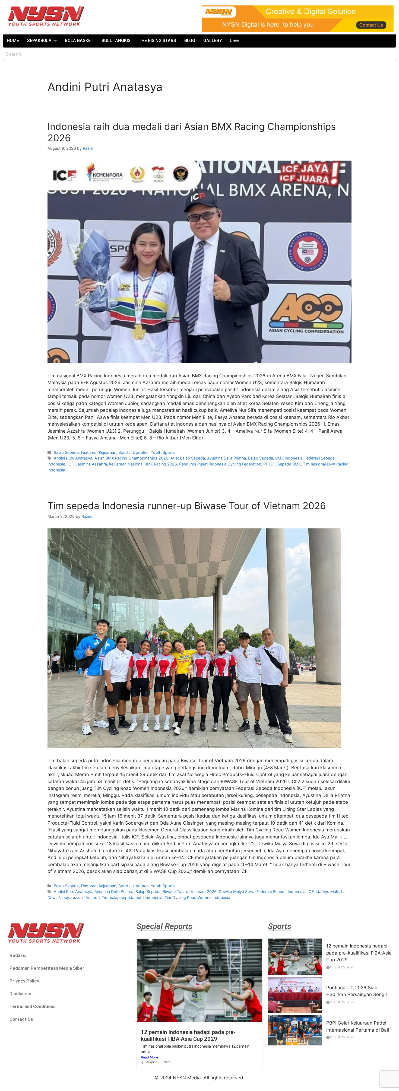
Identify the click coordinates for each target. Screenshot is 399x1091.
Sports (124, 452)
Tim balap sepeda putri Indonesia (132, 897)
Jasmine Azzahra (91, 464)
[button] (42, 40)
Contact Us (21, 1019)
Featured (89, 452)
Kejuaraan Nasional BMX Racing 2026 (143, 464)
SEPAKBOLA (39, 40)
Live (234, 40)
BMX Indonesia (288, 458)
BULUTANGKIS (116, 40)
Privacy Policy (24, 981)
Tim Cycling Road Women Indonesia (197, 897)
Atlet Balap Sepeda (187, 458)
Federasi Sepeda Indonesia (280, 891)
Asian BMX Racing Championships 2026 (131, 458)
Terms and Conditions (33, 1006)
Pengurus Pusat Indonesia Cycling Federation (220, 464)
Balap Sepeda (66, 452)
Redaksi (18, 955)
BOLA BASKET (79, 40)
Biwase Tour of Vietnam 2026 (190, 891)
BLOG (189, 40)
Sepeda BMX (289, 464)
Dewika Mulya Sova (236, 891)
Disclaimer (21, 993)
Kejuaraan (107, 452)
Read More (149, 1057)
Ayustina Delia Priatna (226, 458)
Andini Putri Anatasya (73, 458)
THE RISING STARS (157, 40)
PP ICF (269, 464)
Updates (140, 452)
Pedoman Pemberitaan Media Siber (47, 968)
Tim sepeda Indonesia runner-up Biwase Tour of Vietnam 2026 (186, 505)
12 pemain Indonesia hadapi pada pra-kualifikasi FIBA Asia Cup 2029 (188, 1035)
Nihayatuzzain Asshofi (79, 897)
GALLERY (212, 40)
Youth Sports (163, 452)
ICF (70, 464)
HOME (13, 40)
